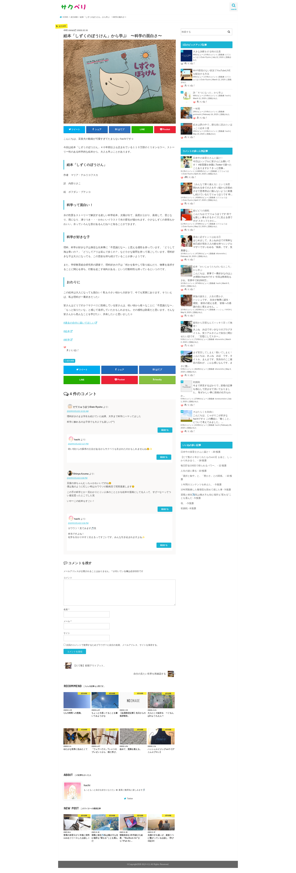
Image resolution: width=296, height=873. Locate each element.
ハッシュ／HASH (223, 310)
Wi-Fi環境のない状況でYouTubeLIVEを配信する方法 (211, 72)
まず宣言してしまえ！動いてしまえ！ (212, 352)
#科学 (67, 339)
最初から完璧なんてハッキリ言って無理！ (212, 324)
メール (67, 621)
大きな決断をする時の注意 (207, 51)
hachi (87, 785)
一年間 (196, 108)
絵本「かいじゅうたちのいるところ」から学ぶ (212, 268)
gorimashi (197, 114)
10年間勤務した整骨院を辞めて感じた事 (201, 489)
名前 (66, 609)
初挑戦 (196, 382)
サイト (67, 633)
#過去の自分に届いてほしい (79, 322)
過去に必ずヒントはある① (207, 237)
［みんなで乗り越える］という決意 (211, 184)
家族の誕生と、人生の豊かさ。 (209, 296)
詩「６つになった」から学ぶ (208, 92)
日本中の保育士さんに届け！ (208, 158)
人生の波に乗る (189, 471)
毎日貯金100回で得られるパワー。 (199, 465)
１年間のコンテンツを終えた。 (197, 484)
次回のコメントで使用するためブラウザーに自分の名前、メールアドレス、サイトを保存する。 (112, 645)
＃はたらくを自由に (203, 412)
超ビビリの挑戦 (201, 210)
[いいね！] (65, 347)
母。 (183, 503)
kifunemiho (220, 254)
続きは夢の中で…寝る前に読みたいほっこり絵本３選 (212, 126)
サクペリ (146, 864)
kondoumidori (221, 399)
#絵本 (67, 331)
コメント (68, 577)
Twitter (130, 798)
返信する (165, 430)
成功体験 (70, 361)
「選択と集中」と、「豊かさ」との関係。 (203, 476)
